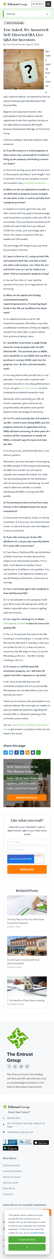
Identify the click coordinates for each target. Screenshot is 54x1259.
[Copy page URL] (5, 752)
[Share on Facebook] (16, 752)
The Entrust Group (16, 44)
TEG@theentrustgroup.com (20, 1132)
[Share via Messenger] (33, 752)
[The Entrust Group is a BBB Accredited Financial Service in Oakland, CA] (10, 1142)
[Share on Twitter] (11, 752)
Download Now (26, 797)
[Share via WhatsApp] (38, 752)
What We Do (9, 1188)
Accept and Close (27, 1239)
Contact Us (8, 1194)
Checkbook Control (14, 623)
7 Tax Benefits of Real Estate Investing (25, 1000)
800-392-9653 (13, 1118)
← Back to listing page (14, 23)
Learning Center (10, 1182)
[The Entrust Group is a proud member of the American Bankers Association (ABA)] (25, 1142)
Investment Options (12, 1171)
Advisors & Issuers (12, 1177)
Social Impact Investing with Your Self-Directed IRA (23, 961)
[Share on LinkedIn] (22, 752)
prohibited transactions (34, 183)
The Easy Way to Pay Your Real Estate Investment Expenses (25, 921)
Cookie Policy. (38, 1233)
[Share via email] (27, 752)
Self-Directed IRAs (11, 1165)
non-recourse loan (29, 388)
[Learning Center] (27, 14)
